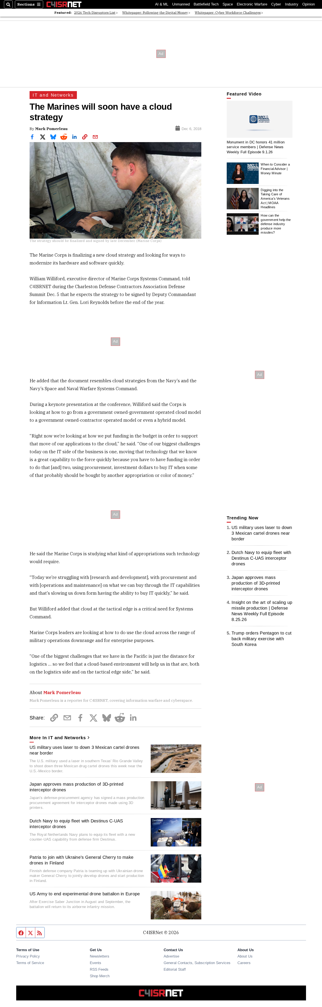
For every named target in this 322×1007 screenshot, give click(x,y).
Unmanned (181, 4)
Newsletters (99, 956)
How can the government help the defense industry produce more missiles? (276, 224)
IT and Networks (53, 95)
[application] (259, 119)
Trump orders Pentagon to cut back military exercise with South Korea (262, 639)
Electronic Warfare (252, 4)
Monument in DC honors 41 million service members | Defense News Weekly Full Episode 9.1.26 (256, 147)
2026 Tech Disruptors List (94, 13)
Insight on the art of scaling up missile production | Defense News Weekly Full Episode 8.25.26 (262, 611)
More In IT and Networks (58, 737)
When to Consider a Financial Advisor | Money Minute (275, 169)
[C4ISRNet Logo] (63, 4)
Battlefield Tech (206, 4)
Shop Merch (100, 976)
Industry (291, 4)
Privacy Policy (28, 956)
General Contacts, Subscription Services (197, 963)
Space (228, 4)
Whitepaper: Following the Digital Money (155, 13)
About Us (245, 956)
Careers (244, 963)
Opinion (308, 4)
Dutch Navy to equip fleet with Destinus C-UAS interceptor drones (76, 823)
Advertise (171, 956)
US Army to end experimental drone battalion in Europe (85, 893)
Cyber (276, 4)
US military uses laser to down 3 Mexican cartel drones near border (85, 750)
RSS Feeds (99, 969)
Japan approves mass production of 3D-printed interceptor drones (76, 787)
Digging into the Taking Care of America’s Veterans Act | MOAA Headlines (275, 198)
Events (95, 963)
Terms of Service (30, 963)
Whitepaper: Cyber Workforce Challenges (228, 13)
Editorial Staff (175, 969)
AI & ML (161, 4)
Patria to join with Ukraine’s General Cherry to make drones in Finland (81, 860)
